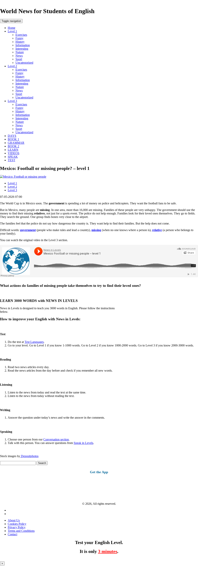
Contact (12, 534)
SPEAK (13, 156)
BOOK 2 (13, 146)
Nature (19, 52)
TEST (11, 160)
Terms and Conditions (21, 530)
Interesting (21, 48)
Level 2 (12, 66)
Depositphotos (29, 456)
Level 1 (12, 31)
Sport (18, 59)
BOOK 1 (13, 139)
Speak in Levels (83, 443)
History (20, 41)
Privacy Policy (17, 527)
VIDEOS (13, 153)
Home (11, 27)
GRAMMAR (16, 142)
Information (22, 45)
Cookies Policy (17, 523)
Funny (19, 38)
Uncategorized (24, 62)
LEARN (13, 149)
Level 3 (12, 101)
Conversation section (56, 439)
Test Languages (34, 342)
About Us (14, 520)
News (19, 55)
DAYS (12, 135)
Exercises (21, 34)
